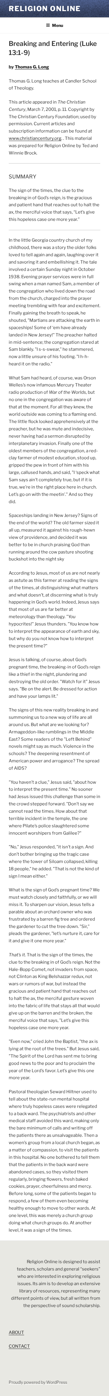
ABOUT (16, 1332)
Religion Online (45, 8)
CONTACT (19, 1346)
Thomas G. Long (32, 67)
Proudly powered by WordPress (38, 1382)
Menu (57, 25)
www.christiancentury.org (35, 138)
